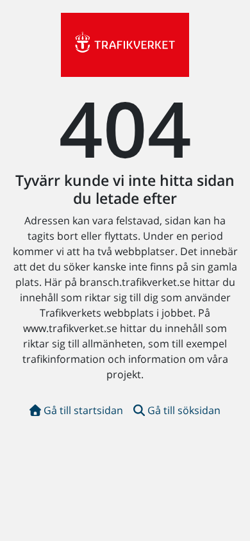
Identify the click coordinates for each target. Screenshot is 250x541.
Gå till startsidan (83, 410)
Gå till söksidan (184, 410)
